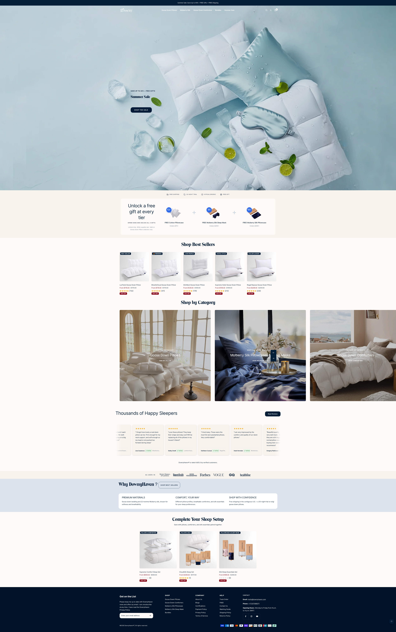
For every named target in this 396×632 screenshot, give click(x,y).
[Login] (271, 10)
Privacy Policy (125, 610)
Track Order (224, 599)
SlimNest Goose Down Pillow (194, 285)
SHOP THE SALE (141, 110)
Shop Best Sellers (169, 485)
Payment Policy (201, 609)
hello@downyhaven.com (257, 599)
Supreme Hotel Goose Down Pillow (228, 285)
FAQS (222, 603)
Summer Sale (229, 10)
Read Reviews (273, 414)
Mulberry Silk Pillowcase (174, 606)
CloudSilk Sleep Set (186, 572)
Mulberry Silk (185, 10)
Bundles (218, 10)
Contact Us (224, 606)
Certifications (200, 606)
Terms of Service (201, 616)
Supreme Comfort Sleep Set (150, 572)
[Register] (150, 615)
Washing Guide (225, 609)
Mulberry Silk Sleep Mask (174, 609)
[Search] (266, 10)
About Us (198, 599)
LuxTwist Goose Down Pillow (130, 285)
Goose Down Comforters (202, 10)
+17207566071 (254, 604)
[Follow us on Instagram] (251, 616)
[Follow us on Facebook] (246, 616)
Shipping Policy (225, 613)
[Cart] (275, 10)
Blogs (197, 603)
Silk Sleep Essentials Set (228, 572)
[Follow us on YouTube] (257, 616)
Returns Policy (225, 616)
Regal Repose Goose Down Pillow (259, 285)
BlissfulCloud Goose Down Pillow (163, 285)
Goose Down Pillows (169, 10)
